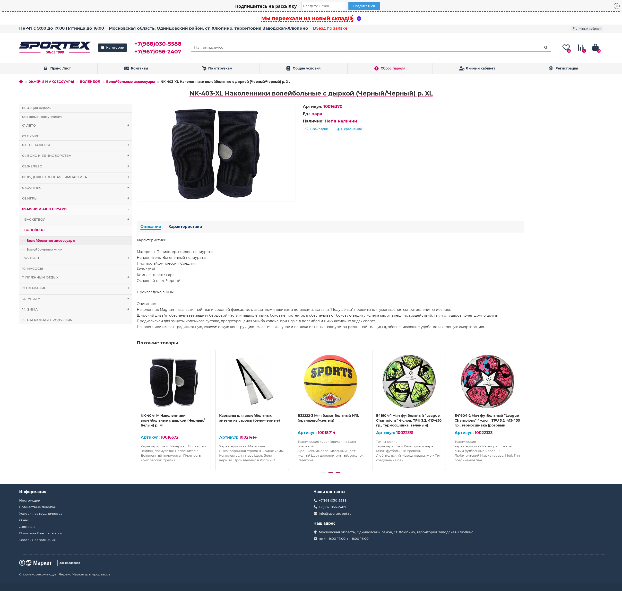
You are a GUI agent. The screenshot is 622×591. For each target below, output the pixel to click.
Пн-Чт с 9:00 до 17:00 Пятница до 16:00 (61, 28)
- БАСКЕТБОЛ (75, 219)
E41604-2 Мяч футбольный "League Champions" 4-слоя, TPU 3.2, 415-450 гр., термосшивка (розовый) (487, 420)
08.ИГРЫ (75, 198)
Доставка (27, 527)
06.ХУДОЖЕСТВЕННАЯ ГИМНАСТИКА (75, 177)
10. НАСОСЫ (32, 268)
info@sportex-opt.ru (335, 513)
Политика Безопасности (40, 533)
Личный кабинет (480, 68)
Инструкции (29, 500)
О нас (24, 520)
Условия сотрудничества (40, 513)
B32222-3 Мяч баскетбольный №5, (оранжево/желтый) (328, 418)
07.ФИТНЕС (75, 188)
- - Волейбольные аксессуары (48, 241)
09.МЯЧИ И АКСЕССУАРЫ (51, 82)
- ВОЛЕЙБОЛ (75, 230)
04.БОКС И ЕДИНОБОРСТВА (75, 155)
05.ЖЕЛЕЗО (75, 166)
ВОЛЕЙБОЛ (90, 82)
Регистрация (566, 68)
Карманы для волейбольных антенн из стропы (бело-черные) (249, 418)
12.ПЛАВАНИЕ (75, 288)
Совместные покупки (37, 507)
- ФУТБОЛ (75, 258)
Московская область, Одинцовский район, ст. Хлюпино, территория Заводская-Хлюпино (208, 28)
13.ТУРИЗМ (75, 299)
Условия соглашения (37, 540)
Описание (150, 226)
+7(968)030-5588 (157, 43)
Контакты (139, 68)
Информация (32, 491)
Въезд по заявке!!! (331, 28)
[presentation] (137, 409)
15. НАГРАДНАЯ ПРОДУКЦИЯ (47, 320)
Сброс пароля (393, 68)
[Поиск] (546, 48)
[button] (323, 472)
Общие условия (306, 68)
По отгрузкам (220, 68)
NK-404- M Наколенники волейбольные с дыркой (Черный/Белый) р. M (173, 420)
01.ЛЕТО (75, 125)
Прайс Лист (60, 68)
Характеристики (185, 226)
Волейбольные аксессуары (130, 82)
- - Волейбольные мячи (42, 249)
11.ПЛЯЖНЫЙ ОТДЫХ (75, 277)
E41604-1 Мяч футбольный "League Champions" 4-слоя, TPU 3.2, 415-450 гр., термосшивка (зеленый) (409, 420)
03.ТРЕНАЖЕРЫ (75, 145)
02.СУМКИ (31, 136)
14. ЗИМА (75, 309)
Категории (115, 47)
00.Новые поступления (42, 117)
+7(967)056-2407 (157, 51)
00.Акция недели (37, 108)
